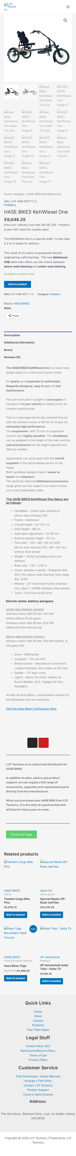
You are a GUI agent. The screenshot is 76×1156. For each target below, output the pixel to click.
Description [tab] (12, 335)
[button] (65, 20)
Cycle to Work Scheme (38, 1094)
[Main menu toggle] (68, 7)
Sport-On (46, 890)
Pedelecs (19, 194)
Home (7, 194)
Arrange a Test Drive (38, 1080)
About (38, 1016)
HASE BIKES (22, 303)
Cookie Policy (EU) (38, 1046)
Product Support (38, 1089)
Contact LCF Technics (38, 1085)
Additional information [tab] (19, 342)
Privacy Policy (38, 1059)
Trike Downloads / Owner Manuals (38, 1076)
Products (38, 1025)
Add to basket (17, 284)
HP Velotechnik (50, 957)
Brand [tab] (8, 350)
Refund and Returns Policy (38, 1050)
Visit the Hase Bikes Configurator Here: (31, 708)
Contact (38, 1020)
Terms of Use (38, 1055)
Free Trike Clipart (38, 1029)
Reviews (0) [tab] (12, 357)
